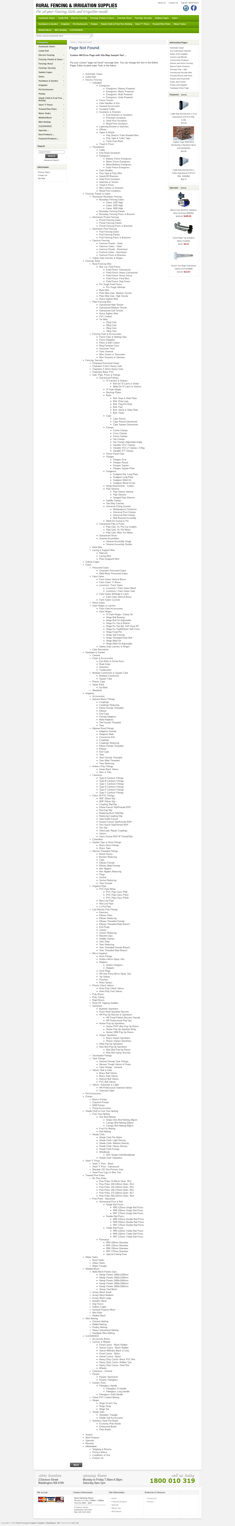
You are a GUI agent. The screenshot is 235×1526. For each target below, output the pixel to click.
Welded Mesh (44, 30)
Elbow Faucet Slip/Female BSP (115, 807)
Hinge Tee (104, 1409)
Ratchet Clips (106, 936)
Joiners (102, 930)
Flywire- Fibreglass (108, 1380)
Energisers (104, 155)
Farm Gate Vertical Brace (118, 597)
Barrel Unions (106, 854)
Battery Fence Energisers (119, 158)
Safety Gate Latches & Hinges (107, 258)
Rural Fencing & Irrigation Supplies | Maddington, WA (38, 1523)
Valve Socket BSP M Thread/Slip (115, 836)
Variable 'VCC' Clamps (124, 445)
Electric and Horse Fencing (181, 63)
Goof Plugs (104, 971)
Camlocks (97, 775)
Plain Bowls (105, 1429)
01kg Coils (111, 322)
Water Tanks (180, 24)
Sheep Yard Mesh (108, 1289)
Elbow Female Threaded (111, 708)
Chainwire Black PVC (103, 372)
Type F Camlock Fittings (111, 792)
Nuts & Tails (105, 772)
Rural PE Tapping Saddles (105, 1003)
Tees (101, 725)
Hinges (95, 1400)
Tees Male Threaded (109, 760)
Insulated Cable (107, 109)
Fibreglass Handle (108, 1385)
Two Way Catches (115, 503)
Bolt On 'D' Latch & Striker (126, 383)
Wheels (103, 1368)
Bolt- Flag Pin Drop (122, 404)
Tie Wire (103, 319)
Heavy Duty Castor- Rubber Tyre (115, 1362)
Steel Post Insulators (116, 120)
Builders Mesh (99, 1301)
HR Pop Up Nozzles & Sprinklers (115, 1014)
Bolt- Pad (117, 407)
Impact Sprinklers (108, 1035)
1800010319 (193, 3)
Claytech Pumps (100, 1102)
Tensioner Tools (107, 348)
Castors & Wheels (101, 1342)
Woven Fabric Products (180, 66)
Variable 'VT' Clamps (123, 451)
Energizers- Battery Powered (120, 88)
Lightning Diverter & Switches (114, 126)
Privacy (150, 1502)
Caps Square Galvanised (125, 424)
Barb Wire (104, 290)
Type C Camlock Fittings (111, 784)
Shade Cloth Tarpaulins (110, 1158)
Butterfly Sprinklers (108, 1009)
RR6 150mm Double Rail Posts (128, 1222)
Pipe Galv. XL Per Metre (118, 529)
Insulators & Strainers (110, 112)
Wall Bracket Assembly (124, 518)
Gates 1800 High (114, 208)
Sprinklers (97, 1006)
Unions (102, 833)
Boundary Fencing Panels (112, 211)
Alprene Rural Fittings (103, 728)
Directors (103, 912)
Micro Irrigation (99, 953)
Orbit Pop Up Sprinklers (111, 1044)
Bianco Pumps (99, 1099)
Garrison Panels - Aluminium (113, 249)
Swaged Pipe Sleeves (124, 497)
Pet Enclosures (80, 24)
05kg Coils (111, 328)
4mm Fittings (105, 956)
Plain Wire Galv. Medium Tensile (115, 293)
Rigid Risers (98, 1000)
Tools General (106, 351)
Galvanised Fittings (109, 378)
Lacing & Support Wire (103, 550)
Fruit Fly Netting (107, 1128)
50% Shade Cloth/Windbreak (120, 1155)
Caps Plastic (119, 418)
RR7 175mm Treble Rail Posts (128, 1236)
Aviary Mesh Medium (103, 1295)
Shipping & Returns (102, 1449)
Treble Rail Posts (114, 1228)
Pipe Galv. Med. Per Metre (119, 532)
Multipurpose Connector (125, 509)
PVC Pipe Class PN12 (117, 895)
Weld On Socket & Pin (117, 521)
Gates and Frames (178, 82)
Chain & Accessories (102, 658)
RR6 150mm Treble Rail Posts (128, 1233)
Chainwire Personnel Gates (105, 363)
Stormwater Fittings (102, 1055)
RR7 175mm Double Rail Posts (128, 1225)
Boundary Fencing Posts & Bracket (117, 214)
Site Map (41, 178)
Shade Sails (98, 1412)
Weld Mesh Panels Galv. (104, 1271)
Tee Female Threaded (110, 722)
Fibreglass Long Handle (118, 1391)
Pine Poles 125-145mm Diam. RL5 (116, 1187)
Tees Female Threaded (110, 757)
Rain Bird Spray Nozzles (118, 1052)
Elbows (102, 711)
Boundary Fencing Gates (111, 199)
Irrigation (65, 24)
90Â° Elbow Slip (107, 801)
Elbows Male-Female (109, 865)
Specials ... (44, 130)
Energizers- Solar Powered (119, 97)
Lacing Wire (105, 556)
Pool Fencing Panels (109, 234)
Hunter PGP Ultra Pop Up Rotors (122, 1026)
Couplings (104, 702)
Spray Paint (98, 684)
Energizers (104, 85)
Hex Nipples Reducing (110, 871)
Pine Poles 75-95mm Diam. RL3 (115, 1181)
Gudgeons (111, 471)
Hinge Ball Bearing (115, 617)
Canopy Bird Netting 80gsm (119, 1125)
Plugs (102, 874)
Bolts (108, 395)
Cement (96, 655)
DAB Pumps (98, 1105)
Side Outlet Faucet (108, 819)
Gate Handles (106, 170)
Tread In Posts (106, 144)
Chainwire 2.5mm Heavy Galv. (107, 366)
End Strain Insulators (109, 153)
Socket (102, 877)
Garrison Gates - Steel (110, 246)
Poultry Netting (99, 1327)
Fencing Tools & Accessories (106, 334)
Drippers (103, 962)
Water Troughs (99, 1266)
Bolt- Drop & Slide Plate (125, 398)
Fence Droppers (107, 340)
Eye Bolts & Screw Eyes (111, 661)
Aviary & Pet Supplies (179, 54)
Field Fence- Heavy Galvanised (121, 272)
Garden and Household (179, 79)
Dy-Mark (103, 687)
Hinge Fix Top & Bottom (118, 623)
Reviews (90, 1443)
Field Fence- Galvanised (118, 269)
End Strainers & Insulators (119, 115)
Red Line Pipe (106, 903)
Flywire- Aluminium (108, 1377)
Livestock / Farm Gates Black (121, 588)
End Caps (104, 713)
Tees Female (105, 883)
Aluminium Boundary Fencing (107, 196)
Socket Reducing (107, 880)
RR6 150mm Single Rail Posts (128, 1210)
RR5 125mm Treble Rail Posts (128, 1231)
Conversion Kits (107, 737)
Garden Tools (99, 1382)
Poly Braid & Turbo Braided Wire (122, 135)
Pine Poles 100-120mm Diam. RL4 (116, 1184)
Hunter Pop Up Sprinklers (112, 1023)
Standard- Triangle (108, 1415)
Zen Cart (75, 1523)
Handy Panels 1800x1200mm (114, 1274)
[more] (183, 95)
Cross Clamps (120, 433)
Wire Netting (61, 30)
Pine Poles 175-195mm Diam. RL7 (116, 1193)
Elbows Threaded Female (112, 921)
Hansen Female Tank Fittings (114, 1061)
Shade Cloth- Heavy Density (113, 1146)
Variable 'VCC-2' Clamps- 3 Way (129, 448)
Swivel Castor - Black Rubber (114, 1347)
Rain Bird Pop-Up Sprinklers (113, 1047)
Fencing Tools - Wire (178, 69)
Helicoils (103, 553)
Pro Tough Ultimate (115, 287)
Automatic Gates (46, 18)
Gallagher (97, 82)
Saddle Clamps (113, 500)
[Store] (117, 1478)
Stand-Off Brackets (109, 176)
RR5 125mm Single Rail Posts (128, 1207)
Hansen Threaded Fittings (105, 851)
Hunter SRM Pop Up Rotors (120, 1032)
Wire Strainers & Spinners (112, 357)
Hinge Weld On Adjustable (119, 643)
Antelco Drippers (114, 965)
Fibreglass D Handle (116, 1388)
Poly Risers (98, 994)
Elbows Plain (105, 915)
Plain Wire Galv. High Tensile (113, 296)
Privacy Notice (44, 172)
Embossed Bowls (108, 1426)
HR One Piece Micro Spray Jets (115, 973)
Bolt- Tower (118, 413)
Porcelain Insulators (116, 118)
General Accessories (109, 106)
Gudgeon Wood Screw (124, 483)
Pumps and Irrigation (178, 85)
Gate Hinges (105, 611)
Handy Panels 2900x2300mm (114, 1283)
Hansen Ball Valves (109, 1079)
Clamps (110, 427)
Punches (103, 979)
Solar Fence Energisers (118, 167)
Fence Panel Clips (115, 453)
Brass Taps (105, 848)
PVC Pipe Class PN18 (117, 898)
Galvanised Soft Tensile (111, 310)
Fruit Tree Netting (101, 1114)
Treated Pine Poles (161, 24)
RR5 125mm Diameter (117, 1245)
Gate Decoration (100, 649)
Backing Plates (113, 392)
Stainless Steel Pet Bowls (105, 1420)
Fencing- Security (143, 18)
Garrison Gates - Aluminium (113, 252)
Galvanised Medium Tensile (113, 307)
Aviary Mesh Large (101, 1298)
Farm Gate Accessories (111, 608)
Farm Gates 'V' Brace (110, 582)
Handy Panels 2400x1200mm (114, 1277)
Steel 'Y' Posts (142, 24)
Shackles (104, 667)
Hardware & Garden (48, 24)
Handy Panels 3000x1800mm (114, 1286)
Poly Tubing (98, 997)
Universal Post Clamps (124, 512)
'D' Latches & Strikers (117, 380)
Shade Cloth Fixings (109, 1149)
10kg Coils (111, 331)
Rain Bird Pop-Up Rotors (118, 1049)
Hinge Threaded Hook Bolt (119, 638)
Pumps (94, 24)
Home (73, 42)
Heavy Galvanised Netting (105, 1330)
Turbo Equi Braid (114, 141)
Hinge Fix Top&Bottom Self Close (123, 629)
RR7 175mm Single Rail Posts (128, 1213)
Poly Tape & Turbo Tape (118, 138)
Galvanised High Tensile (111, 304)
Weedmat (97, 690)
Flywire (95, 1374)
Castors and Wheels (178, 57)
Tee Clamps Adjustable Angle (127, 442)
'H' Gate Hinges (113, 389)
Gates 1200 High (114, 202)
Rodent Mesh (99, 1315)
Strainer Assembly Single (118, 541)
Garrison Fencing (100, 240)
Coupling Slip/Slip (108, 804)
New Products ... (46, 134)
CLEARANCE (76, 30)
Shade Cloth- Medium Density (114, 1143)
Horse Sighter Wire (108, 299)
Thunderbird (98, 147)
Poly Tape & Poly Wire (110, 173)
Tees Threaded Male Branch (113, 950)
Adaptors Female (107, 731)
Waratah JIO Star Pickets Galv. (108, 1169)
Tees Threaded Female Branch (114, 947)
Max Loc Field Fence (109, 267)
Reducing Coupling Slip (110, 816)
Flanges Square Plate (124, 468)
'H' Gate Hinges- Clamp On (119, 614)
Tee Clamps (119, 439)
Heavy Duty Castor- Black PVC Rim (117, 1359)
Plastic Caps (98, 681)
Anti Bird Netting (107, 1117)
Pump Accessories (101, 1108)
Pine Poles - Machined (103, 1198)
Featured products (119, 1502)
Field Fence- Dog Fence (118, 281)
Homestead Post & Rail (111, 1201)
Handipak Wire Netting (103, 1333)
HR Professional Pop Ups (119, 1020)
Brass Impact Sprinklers (118, 1038)
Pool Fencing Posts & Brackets (115, 237)
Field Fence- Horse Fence (119, 275)
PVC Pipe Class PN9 (116, 892)
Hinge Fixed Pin (114, 632)
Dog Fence (97, 1304)
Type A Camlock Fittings (111, 778)
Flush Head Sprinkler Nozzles (114, 1011)
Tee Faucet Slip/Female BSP (113, 824)
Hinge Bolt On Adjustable (118, 620)
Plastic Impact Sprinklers (118, 1041)
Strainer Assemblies (109, 538)
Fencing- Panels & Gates (102, 18)
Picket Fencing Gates (110, 220)
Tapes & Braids (107, 132)
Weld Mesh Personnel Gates (113, 573)
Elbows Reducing (107, 918)
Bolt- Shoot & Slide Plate (125, 410)
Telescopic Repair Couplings (113, 830)
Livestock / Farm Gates (111, 585)
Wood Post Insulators (117, 123)
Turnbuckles (105, 670)
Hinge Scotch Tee (108, 1403)
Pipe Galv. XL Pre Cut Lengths (121, 527)
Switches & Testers (109, 182)
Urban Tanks (98, 1263)
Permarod (104, 1239)
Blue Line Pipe (106, 900)
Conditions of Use (101, 1455)
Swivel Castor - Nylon (110, 1356)
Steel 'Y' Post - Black (103, 1163)
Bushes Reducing (108, 857)
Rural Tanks (98, 1260)
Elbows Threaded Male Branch (114, 924)
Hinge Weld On (113, 640)
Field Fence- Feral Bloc (117, 278)
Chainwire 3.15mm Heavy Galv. (108, 369)
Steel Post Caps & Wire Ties (106, 1172)
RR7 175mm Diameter (117, 1251)
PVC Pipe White (107, 889)
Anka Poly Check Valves (111, 988)
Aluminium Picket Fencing (105, 217)
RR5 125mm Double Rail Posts (128, 1219)
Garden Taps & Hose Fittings (106, 842)
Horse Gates (98, 602)
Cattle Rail (63, 18)
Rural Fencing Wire (101, 264)
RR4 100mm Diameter (117, 1242)
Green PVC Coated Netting (105, 1397)
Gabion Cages (162, 18)
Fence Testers (106, 100)
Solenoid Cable (106, 1090)
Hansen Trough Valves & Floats (115, 1064)
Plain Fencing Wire (101, 302)
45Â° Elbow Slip (107, 798)
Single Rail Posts (114, 1204)
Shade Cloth (98, 1134)
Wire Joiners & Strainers (111, 188)
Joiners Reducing (107, 933)
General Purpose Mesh (103, 1309)
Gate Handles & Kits (109, 103)
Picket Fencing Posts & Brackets (116, 226)
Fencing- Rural (124, 18)
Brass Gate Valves (108, 1076)
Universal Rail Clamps (124, 515)
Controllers (97, 839)
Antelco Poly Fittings (102, 766)
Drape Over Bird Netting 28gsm (121, 1120)
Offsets (103, 129)
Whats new (116, 1508)
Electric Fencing (79, 18)
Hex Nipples (105, 868)
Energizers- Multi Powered (119, 94)
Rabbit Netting (99, 1324)
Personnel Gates (100, 567)
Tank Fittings (98, 1058)
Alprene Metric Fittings (103, 699)
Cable (102, 150)
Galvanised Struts (108, 535)
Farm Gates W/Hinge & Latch (114, 594)
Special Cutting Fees (116, 1254)
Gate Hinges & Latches (104, 605)
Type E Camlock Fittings (111, 789)
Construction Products (179, 60)
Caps (108, 415)
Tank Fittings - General (110, 1067)
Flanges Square (121, 465)
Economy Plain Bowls (110, 1423)
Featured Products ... (49, 138)
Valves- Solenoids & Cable (105, 1084)
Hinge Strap (105, 1406)
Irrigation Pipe (99, 886)
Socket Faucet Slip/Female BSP (115, 822)
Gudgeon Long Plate (123, 477)
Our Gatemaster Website (180, 51)
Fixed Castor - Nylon (109, 1353)
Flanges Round (120, 462)
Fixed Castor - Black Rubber (113, 1344)
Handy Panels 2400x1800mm (114, 1280)
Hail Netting (105, 1131)
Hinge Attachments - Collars (120, 486)
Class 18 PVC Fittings (103, 795)
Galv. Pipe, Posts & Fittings (106, 375)
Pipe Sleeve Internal (123, 491)
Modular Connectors (109, 675)
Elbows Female (107, 862)
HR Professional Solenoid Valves (115, 1087)
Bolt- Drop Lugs (121, 401)
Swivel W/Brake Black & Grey (114, 1350)
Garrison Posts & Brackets (112, 255)
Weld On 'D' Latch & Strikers (127, 386)
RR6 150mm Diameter (117, 1248)
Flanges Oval (119, 459)
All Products (116, 1511)
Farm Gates (98, 576)
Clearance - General (102, 1371)
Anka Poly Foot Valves (110, 991)
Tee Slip (103, 827)
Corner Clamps (120, 430)
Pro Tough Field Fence (110, 284)
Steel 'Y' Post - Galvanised (105, 1166)
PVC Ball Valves (107, 1082)
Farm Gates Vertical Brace (112, 579)
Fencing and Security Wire (181, 72)
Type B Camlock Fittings (111, 781)
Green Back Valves (109, 769)
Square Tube (105, 678)
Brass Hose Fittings (109, 845)
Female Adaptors (107, 716)
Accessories (98, 696)
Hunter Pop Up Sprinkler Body (121, 1029)
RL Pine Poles (99, 1178)
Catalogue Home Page (179, 88)
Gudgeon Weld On (122, 480)
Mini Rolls (97, 1312)
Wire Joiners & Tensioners (112, 354)
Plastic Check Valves (103, 985)
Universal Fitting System (118, 506)
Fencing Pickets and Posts (181, 76)
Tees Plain (104, 941)
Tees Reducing (106, 763)
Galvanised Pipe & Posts (111, 524)
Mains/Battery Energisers (118, 164)
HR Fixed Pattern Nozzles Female (123, 1017)
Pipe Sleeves (112, 489)
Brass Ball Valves (108, 1073)
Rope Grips (104, 664)
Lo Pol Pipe (105, 906)
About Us (162, 3)
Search (41, 146)
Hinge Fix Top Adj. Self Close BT (122, 626)
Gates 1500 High (114, 205)
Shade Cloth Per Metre (110, 1137)
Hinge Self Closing (115, 635)
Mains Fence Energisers (118, 161)
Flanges (110, 456)
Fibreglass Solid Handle (111, 1394)
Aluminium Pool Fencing (104, 229)
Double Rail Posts (115, 1216)
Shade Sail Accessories (111, 1418)
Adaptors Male (106, 734)
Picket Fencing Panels (110, 223)
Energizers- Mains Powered (119, 91)
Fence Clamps (120, 436)
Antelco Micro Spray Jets (112, 959)
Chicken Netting (100, 1321)
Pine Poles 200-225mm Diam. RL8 (116, 1196)
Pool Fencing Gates (109, 231)
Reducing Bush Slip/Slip (111, 813)
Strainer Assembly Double (119, 544)
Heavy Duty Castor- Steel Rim (114, 1365)
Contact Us (173, 3)
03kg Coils (111, 325)
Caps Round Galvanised (125, 421)
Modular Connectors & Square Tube (110, 673)
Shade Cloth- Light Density (112, 1140)
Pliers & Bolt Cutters (109, 342)
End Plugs (104, 927)
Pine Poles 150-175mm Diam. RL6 (116, 1190)
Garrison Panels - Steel (110, 243)
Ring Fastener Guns (109, 345)
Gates (175, 18)
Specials (90, 1440)
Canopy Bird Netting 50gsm (119, 1122)
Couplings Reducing (109, 705)
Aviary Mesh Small (101, 1292)
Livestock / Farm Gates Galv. (121, 591)
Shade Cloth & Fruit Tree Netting (116, 24)
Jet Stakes (104, 976)
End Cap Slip (105, 810)
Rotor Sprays (105, 982)
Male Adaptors (106, 719)
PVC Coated (105, 316)
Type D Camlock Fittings (111, 787)
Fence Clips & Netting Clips (113, 337)
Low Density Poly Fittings (105, 909)
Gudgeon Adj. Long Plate (125, 474)
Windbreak (104, 1152)
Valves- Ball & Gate (102, 1070)
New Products (92, 1437)
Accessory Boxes (101, 1339)
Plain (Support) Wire (109, 559)
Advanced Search (51, 160)
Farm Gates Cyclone (109, 600)
